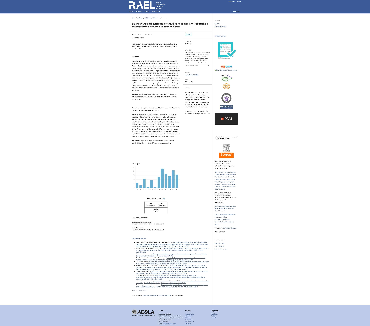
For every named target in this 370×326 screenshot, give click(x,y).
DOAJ (223, 189)
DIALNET (217, 189)
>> (146, 291)
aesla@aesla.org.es (169, 324)
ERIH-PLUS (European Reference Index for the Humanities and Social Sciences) (225, 208)
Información (189, 316)
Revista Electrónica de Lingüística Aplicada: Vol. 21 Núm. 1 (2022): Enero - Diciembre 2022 (172, 245)
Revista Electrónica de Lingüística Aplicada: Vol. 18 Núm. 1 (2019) (172, 260)
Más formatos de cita (192, 65)
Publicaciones (189, 322)
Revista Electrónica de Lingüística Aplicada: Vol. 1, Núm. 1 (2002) (177, 287)
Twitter (213, 316)
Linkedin (214, 318)
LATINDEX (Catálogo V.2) (223, 219)
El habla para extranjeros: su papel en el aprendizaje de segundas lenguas (176, 254)
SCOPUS (220, 172)
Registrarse (232, 1)
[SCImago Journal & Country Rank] (226, 70)
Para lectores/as (219, 243)
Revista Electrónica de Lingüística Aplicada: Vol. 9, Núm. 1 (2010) (166, 264)
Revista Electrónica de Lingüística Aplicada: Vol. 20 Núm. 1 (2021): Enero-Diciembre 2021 (171, 268)
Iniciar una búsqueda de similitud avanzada (157, 295)
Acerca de (155, 11)
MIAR (216, 224)
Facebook (214, 314)
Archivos (139, 11)
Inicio (133, 18)
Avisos (147, 11)
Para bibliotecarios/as (221, 249)
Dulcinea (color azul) (230, 228)
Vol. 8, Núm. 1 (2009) (151, 18)
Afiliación (188, 318)
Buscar (237, 11)
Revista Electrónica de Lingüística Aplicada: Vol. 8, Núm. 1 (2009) (166, 273)
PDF (189, 34)
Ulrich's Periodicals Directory (224, 222)
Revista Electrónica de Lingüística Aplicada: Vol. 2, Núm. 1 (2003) (171, 255)
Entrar (239, 1)
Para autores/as (219, 246)
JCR (216, 172)
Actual (131, 11)
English (217, 24)
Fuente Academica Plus (228, 177)
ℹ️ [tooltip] (164, 198)
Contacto (188, 324)
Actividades (188, 320)
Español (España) (220, 26)
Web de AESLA (189, 314)
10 (143, 291)
